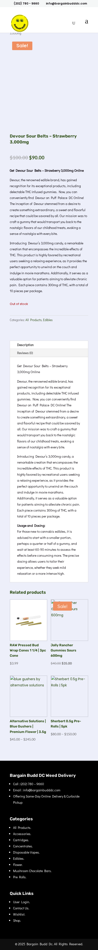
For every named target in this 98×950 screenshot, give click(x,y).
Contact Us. (21, 908)
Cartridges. (21, 840)
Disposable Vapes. (26, 852)
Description (25, 344)
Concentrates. (23, 846)
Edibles (48, 320)
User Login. (21, 902)
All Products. (22, 827)
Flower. (18, 864)
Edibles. (18, 858)
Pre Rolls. (19, 877)
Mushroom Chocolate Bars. (32, 871)
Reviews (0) (25, 353)
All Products (33, 320)
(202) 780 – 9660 (32, 784)
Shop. (17, 920)
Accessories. (22, 833)
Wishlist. (19, 914)
